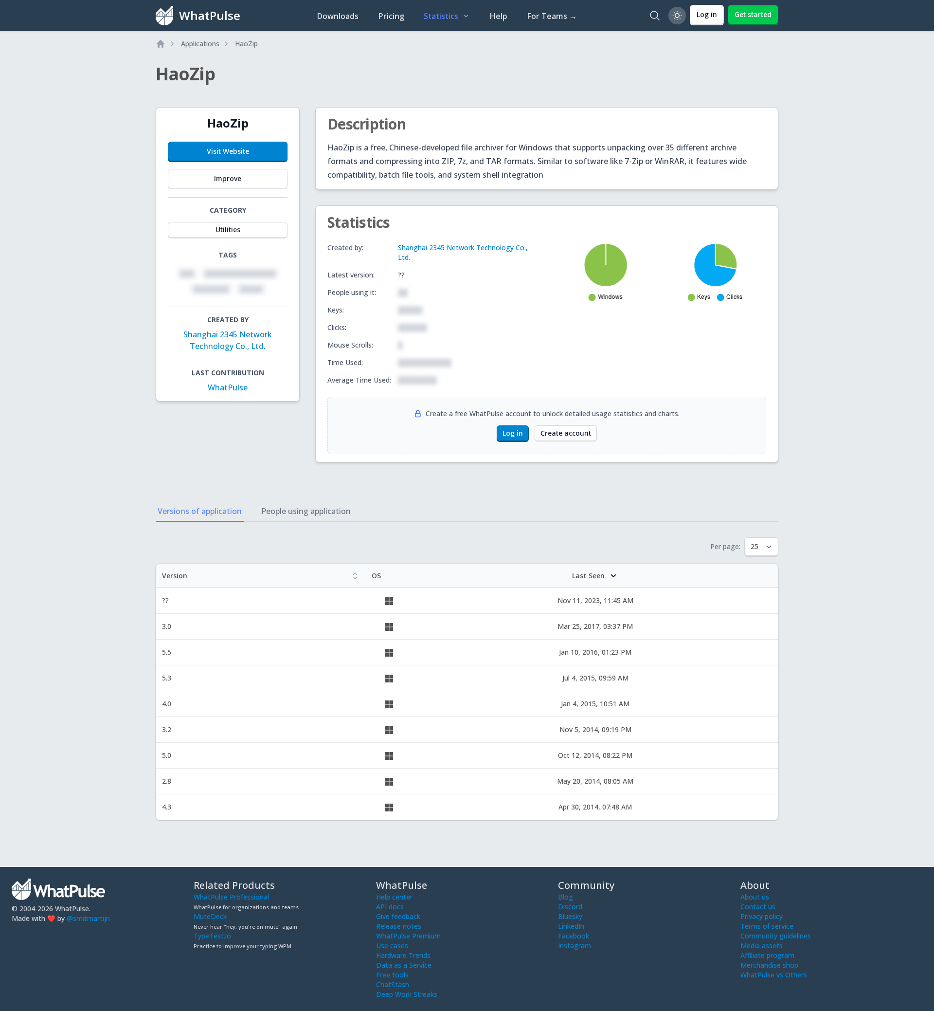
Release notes (398, 926)
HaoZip (246, 43)
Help (498, 16)
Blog (565, 896)
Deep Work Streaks (406, 994)
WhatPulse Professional (231, 896)
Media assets (761, 945)
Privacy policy (761, 916)
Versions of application (200, 511)
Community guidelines (775, 935)
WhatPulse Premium (408, 935)
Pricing (391, 16)
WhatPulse (228, 387)
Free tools (392, 974)
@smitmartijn (88, 918)
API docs (390, 906)
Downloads (338, 16)
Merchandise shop (769, 965)
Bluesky (570, 916)
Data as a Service (403, 965)
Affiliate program (767, 955)
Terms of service (766, 926)
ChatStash (392, 984)
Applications (200, 43)
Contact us (757, 906)
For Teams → (552, 16)
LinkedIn (571, 926)
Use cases (392, 945)
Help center (394, 896)
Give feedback (398, 916)
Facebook (573, 935)
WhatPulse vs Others (773, 974)
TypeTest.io (212, 935)
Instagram (574, 945)
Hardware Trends (403, 955)
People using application (306, 511)
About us (754, 896)
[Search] (655, 15)
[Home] (160, 44)
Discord (570, 906)
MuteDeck (210, 916)
